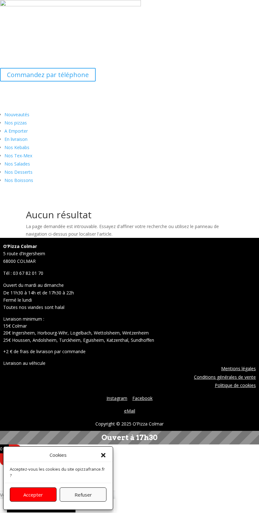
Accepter (33, 495)
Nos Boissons (18, 180)
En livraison (15, 139)
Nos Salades (17, 164)
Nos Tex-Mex (18, 156)
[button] (103, 455)
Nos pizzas (15, 123)
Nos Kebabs (16, 147)
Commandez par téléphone (48, 74)
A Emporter (16, 131)
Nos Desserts (18, 172)
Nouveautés (16, 115)
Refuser (83, 495)
